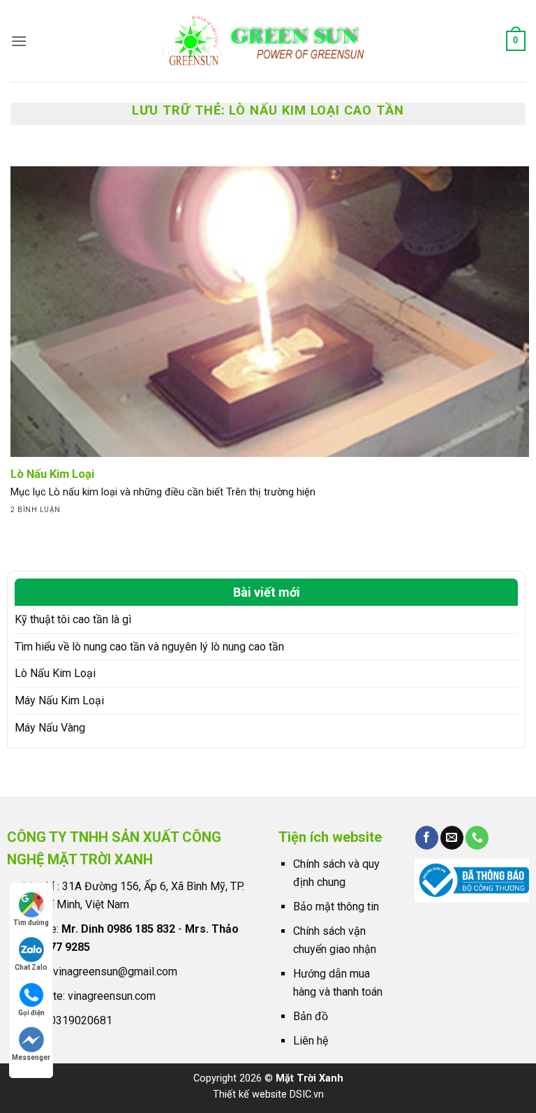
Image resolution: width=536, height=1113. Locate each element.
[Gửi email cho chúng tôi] (451, 838)
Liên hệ (310, 1040)
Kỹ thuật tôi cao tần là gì (73, 619)
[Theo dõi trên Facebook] (426, 838)
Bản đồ (310, 1016)
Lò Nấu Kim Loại (55, 673)
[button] (18, 41)
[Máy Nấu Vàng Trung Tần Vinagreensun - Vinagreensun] (268, 40)
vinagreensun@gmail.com (115, 971)
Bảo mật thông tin (336, 906)
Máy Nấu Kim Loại (59, 700)
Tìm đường (31, 922)
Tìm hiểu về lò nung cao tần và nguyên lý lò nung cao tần (149, 646)
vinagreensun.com (112, 996)
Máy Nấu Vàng (50, 727)
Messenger (31, 1057)
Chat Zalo (31, 967)
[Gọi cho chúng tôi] (477, 838)
